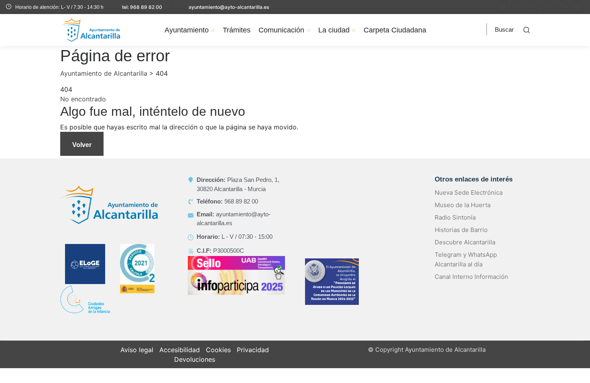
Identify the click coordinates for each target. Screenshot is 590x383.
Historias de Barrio (461, 230)
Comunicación (281, 30)
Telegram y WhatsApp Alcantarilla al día (466, 259)
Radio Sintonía (455, 217)
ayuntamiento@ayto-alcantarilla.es (229, 7)
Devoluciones (194, 359)
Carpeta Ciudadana (395, 30)
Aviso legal (136, 350)
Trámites (236, 30)
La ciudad (334, 30)
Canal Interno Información (471, 276)
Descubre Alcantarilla (465, 242)
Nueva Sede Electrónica (469, 192)
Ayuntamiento (187, 30)
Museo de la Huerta (462, 205)
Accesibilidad (179, 350)
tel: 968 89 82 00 (142, 7)
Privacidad (253, 350)
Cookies (218, 350)
